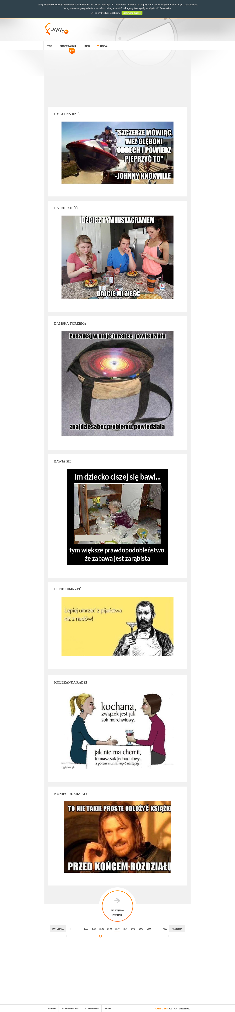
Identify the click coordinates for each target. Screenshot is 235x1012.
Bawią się (63, 461)
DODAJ (104, 45)
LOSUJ (87, 45)
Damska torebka (70, 323)
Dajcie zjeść (66, 208)
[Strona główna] (56, 34)
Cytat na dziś (66, 114)
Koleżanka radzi (70, 682)
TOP (49, 45)
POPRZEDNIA (58, 928)
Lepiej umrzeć (67, 589)
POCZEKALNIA (68, 46)
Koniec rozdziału (71, 794)
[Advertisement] (117, 79)
